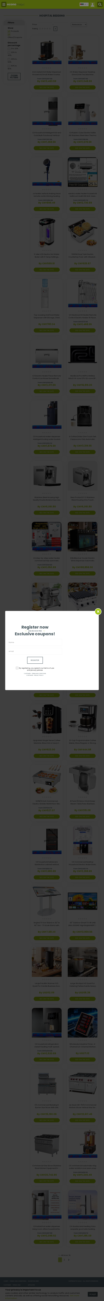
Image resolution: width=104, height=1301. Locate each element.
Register (35, 660)
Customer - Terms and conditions (35, 673)
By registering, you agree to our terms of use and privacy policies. (36, 669)
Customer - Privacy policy (34, 675)
